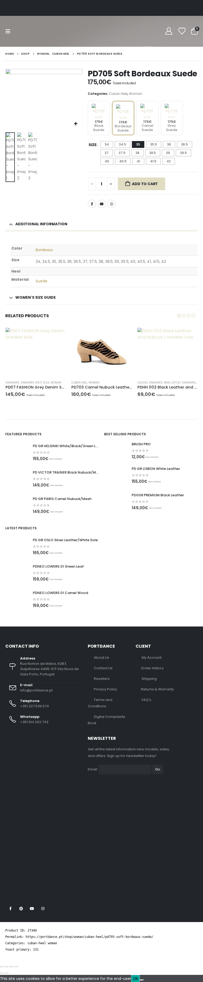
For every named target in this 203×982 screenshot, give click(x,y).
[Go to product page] (36, 352)
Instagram (42, 908)
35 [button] (138, 144)
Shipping (149, 678)
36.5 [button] (184, 144)
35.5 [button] (153, 144)
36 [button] (169, 144)
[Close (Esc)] (16, 966)
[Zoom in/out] (2, 966)
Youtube (31, 908)
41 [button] (138, 161)
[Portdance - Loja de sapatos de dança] (36, 31)
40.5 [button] (123, 161)
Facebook (92, 204)
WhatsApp (111, 204)
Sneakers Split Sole (35, 383)
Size (92, 144)
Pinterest (21, 908)
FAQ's (146, 699)
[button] (9, 31)
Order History (152, 668)
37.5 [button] (122, 153)
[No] (142, 979)
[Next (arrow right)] (6, 973)
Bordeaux (44, 249)
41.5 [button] (153, 161)
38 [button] (137, 153)
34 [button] (107, 144)
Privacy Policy (105, 689)
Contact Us (103, 668)
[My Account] (168, 31)
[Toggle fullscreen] (6, 966)
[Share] (11, 966)
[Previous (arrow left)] (2, 973)
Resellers (102, 678)
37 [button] (107, 153)
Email (102, 204)
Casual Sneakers (150, 383)
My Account (152, 657)
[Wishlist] (182, 31)
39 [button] (168, 153)
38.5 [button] (152, 153)
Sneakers (12, 383)
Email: (93, 769)
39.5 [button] (183, 153)
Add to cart (145, 183)
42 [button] (169, 161)
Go (157, 769)
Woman (135, 93)
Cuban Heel (118, 93)
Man (167, 383)
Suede (41, 281)
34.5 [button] (122, 144)
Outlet (176, 383)
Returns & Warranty (157, 689)
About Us (101, 657)
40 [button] (107, 161)
